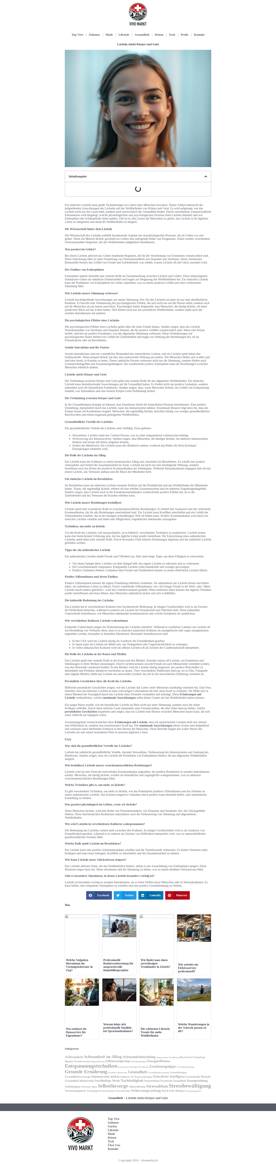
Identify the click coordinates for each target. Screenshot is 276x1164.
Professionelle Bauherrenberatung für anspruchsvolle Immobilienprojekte (118, 965)
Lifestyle (123, 34)
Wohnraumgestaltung (146, 1090)
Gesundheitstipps (178, 1072)
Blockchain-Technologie (192, 1057)
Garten (112, 1126)
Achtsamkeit (74, 1057)
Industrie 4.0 (127, 1076)
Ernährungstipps (163, 1066)
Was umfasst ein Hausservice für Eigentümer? (76, 1032)
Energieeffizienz (158, 1061)
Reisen (159, 34)
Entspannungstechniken (91, 1066)
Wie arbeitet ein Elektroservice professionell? (188, 968)
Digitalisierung (98, 1061)
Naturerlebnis (152, 1080)
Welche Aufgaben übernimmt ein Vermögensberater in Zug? (79, 965)
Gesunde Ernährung (86, 1071)
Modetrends (86, 1080)
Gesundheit (142, 34)
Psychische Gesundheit (173, 1080)
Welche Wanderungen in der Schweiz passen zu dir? (193, 1028)
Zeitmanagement (193, 1091)
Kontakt (199, 34)
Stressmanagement (75, 1090)
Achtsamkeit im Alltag (103, 1056)
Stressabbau (157, 1086)
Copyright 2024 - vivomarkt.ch (138, 1160)
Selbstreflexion (137, 1086)
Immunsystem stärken (105, 1076)
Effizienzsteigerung (118, 1061)
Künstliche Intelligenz (169, 1076)
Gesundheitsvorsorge (78, 1076)
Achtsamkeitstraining (139, 1057)
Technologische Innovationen (101, 1091)
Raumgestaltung (197, 1080)
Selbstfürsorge (113, 1086)
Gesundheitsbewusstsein (158, 1072)
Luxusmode (193, 1076)
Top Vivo (77, 34)
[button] (205, 176)
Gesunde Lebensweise (117, 1072)
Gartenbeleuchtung (185, 1067)
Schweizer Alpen (89, 1086)
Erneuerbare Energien (128, 1067)
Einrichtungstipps (138, 1061)
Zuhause (94, 34)
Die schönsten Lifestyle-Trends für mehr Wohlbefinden (155, 1032)
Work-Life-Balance (173, 1090)
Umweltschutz (122, 1090)
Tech (172, 34)
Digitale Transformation (78, 1061)
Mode (109, 34)
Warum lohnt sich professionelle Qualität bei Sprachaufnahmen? (118, 1028)
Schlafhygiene (73, 1086)
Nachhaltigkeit (132, 1080)
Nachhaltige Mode (107, 1080)
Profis (184, 34)
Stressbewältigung (190, 1086)
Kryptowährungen (143, 1076)
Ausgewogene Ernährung (167, 1057)
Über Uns (114, 1145)
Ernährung (144, 1067)
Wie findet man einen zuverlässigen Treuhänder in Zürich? (155, 963)
